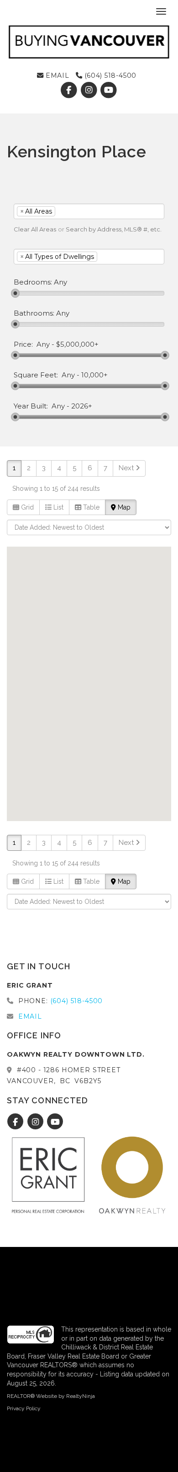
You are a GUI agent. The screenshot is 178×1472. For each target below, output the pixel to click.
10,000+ (94, 375)
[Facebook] (70, 90)
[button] (40, 664)
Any (43, 344)
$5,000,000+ (77, 344)
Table (90, 507)
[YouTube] (109, 90)
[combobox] (89, 211)
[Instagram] (90, 90)
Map (123, 507)
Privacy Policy (24, 1408)
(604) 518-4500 (109, 75)
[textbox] (71, 211)
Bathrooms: (34, 313)
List (57, 507)
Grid (26, 507)
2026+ (81, 406)
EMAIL (56, 75)
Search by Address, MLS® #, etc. (114, 229)
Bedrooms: (33, 282)
